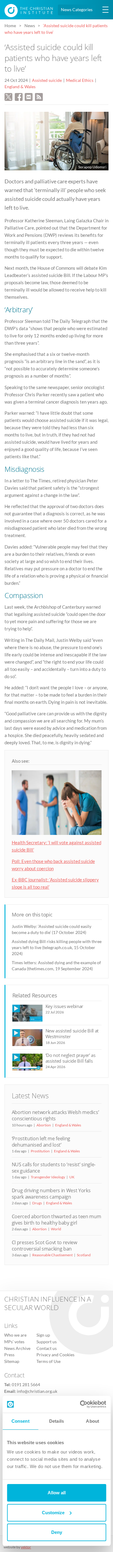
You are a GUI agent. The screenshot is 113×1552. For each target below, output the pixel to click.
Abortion (43, 1125)
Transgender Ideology (48, 1177)
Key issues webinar (64, 1006)
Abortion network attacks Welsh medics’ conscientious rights (55, 1115)
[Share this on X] (8, 96)
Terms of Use (48, 1361)
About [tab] (92, 1421)
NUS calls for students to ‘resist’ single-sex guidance (54, 1167)
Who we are (15, 1335)
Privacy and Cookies (55, 1355)
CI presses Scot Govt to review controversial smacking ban (44, 1245)
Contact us (46, 1348)
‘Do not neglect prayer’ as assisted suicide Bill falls (71, 1058)
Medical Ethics (79, 80)
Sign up (43, 1335)
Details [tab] (56, 1421)
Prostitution (40, 1151)
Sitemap (11, 1361)
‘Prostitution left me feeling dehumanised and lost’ (41, 1141)
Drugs (37, 1203)
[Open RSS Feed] (39, 96)
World (56, 1229)
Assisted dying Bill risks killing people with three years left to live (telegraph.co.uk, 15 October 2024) (57, 947)
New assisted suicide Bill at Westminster (72, 1033)
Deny (56, 1532)
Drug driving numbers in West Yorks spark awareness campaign (51, 1193)
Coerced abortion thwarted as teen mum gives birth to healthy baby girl (56, 1219)
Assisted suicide (47, 80)
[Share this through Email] (29, 96)
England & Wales (20, 86)
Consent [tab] (20, 1421)
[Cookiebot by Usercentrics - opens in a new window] (80, 1404)
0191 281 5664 (26, 1384)
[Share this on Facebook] (19, 96)
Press (9, 1355)
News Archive (17, 1348)
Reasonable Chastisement (52, 1255)
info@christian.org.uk (37, 1391)
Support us (46, 1341)
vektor (26, 1547)
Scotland (84, 1255)
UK (71, 1177)
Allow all (57, 1492)
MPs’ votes (14, 1341)
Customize (53, 1512)
